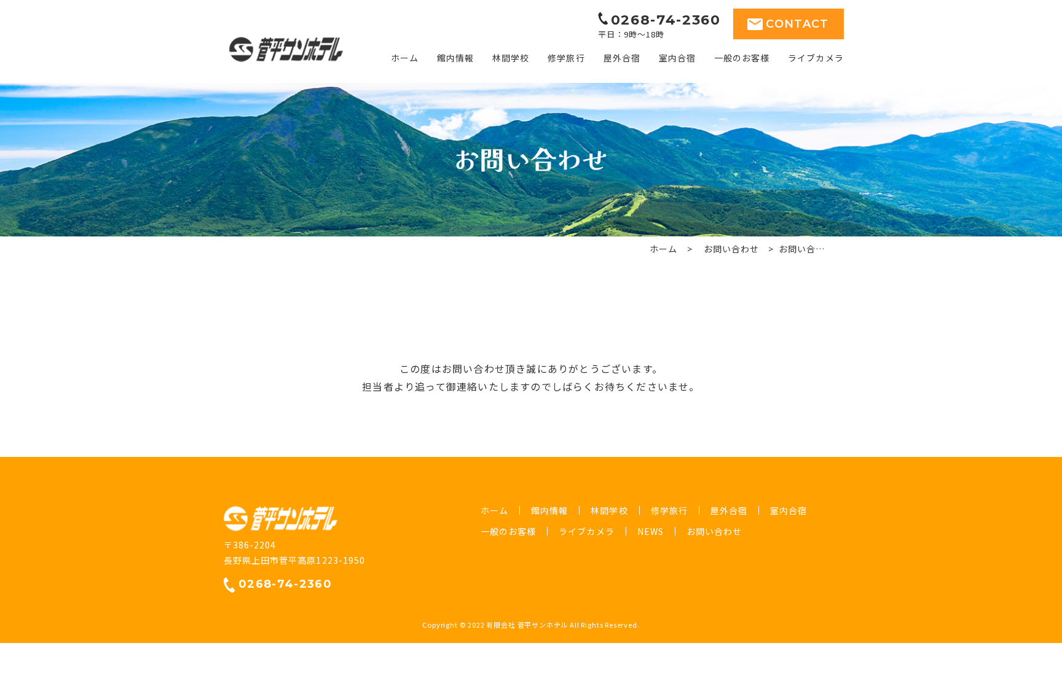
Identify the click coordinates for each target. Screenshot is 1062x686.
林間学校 (510, 57)
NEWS (650, 531)
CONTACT (797, 24)
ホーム (405, 57)
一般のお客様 (741, 57)
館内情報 (455, 57)
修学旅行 (566, 57)
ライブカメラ (815, 57)
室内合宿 (677, 57)
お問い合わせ (731, 249)
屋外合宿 (622, 57)
